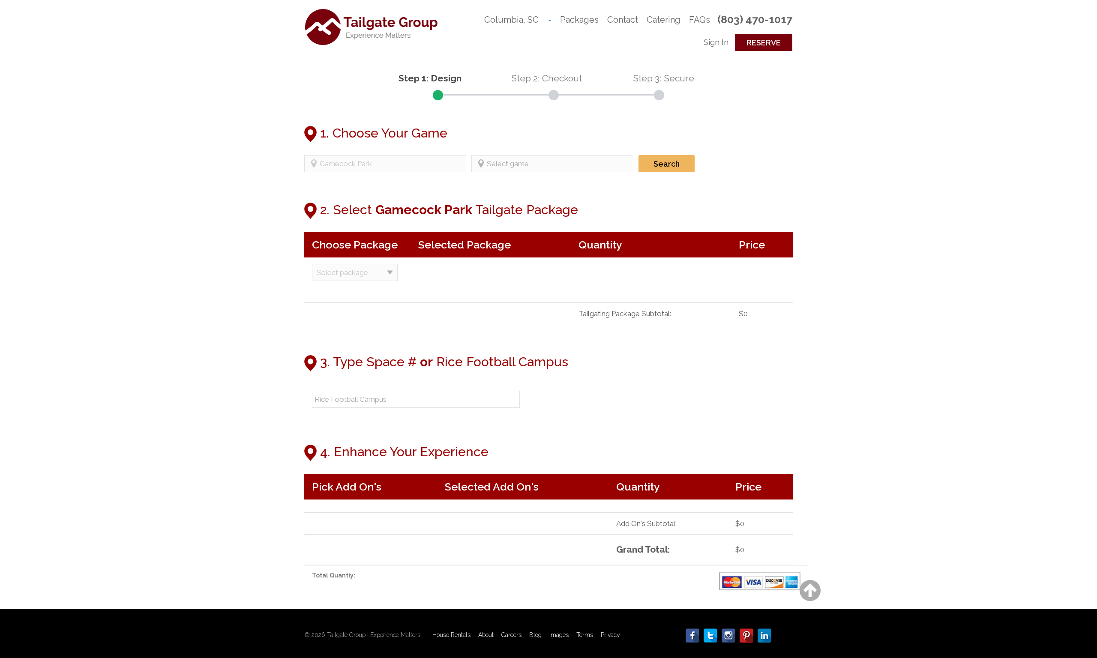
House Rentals (451, 634)
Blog (535, 634)
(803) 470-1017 (754, 19)
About (486, 634)
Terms (584, 634)
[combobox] (385, 164)
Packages (579, 20)
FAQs (699, 20)
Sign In (716, 42)
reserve (763, 42)
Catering (663, 20)
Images (559, 634)
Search (666, 163)
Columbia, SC (511, 20)
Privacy (610, 634)
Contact (622, 20)
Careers (511, 634)
